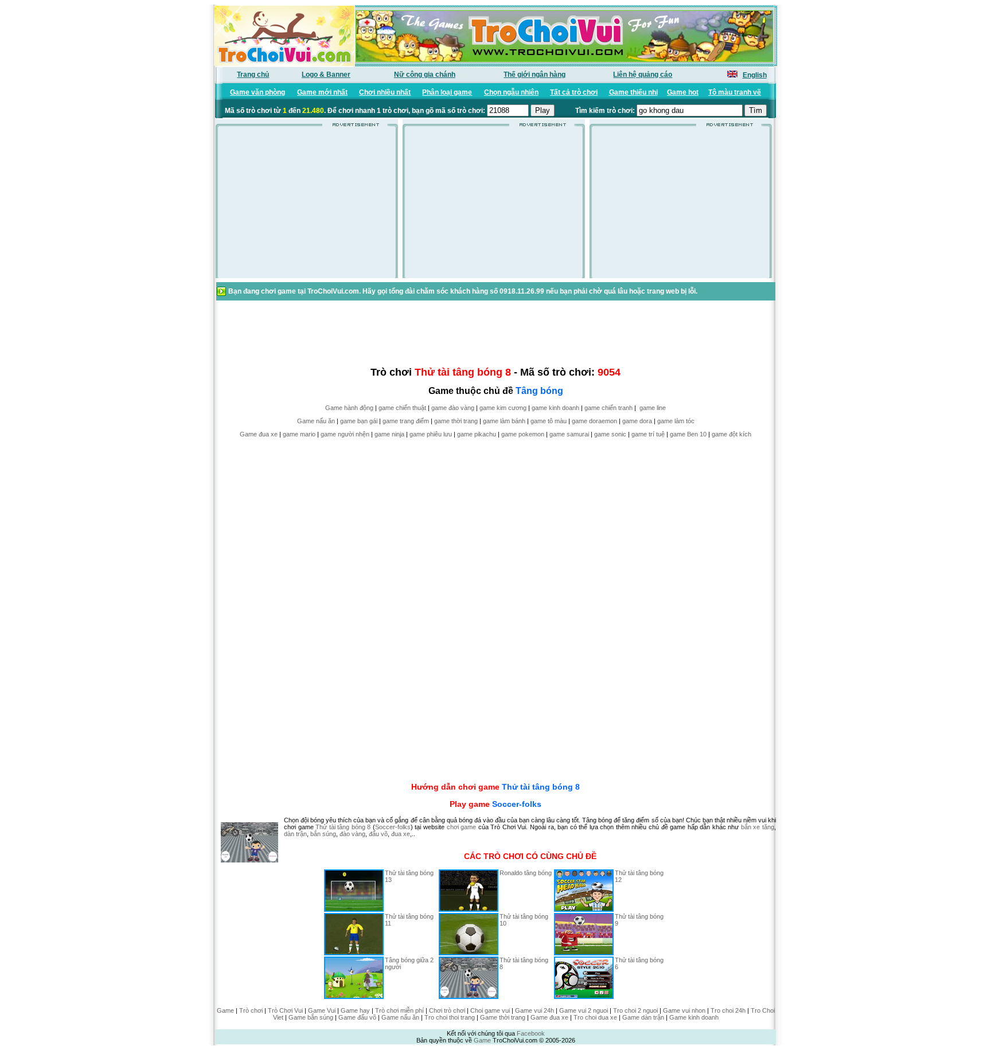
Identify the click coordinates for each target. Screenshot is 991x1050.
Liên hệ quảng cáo (642, 75)
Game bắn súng (310, 1017)
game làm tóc (676, 420)
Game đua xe (259, 434)
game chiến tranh (608, 407)
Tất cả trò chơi (574, 92)
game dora (637, 420)
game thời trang (456, 420)
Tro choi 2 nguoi (635, 1010)
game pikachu (476, 434)
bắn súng (323, 833)
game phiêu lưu (430, 434)
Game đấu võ (357, 1017)
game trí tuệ (648, 434)
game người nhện (345, 434)
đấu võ (378, 833)
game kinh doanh (555, 407)
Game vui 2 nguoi (583, 1010)
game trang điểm (406, 420)
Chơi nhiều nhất (385, 92)
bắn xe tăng (757, 826)
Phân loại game (447, 92)
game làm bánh (504, 420)
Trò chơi (251, 1010)
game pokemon (522, 434)
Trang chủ (253, 75)
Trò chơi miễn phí (399, 1010)
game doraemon (594, 420)
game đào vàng (452, 407)
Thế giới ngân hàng (534, 75)
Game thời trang (502, 1017)
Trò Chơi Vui (285, 1010)
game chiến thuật (402, 407)
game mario (299, 434)
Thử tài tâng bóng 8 (541, 786)
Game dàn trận (643, 1017)
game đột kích (731, 434)
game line (652, 407)
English (755, 75)
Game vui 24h (534, 1010)
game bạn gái (358, 420)
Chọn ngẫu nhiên (511, 92)
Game (225, 1010)
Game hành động (349, 407)
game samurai (569, 434)
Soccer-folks (516, 804)
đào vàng (352, 833)
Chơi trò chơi (447, 1010)
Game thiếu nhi (633, 92)
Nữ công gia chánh (424, 75)
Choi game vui (490, 1010)
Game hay (355, 1010)
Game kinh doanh (694, 1017)
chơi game (462, 826)
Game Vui (321, 1010)
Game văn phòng (257, 92)
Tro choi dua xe (595, 1017)
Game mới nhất (322, 92)
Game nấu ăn (316, 420)
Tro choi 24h (728, 1010)
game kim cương (502, 407)
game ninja (389, 434)
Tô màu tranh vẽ (734, 92)
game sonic (610, 434)
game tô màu (548, 420)
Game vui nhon (684, 1010)
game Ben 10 (688, 434)
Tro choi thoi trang (449, 1017)
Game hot (683, 92)
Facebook (531, 1033)
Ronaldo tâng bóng (526, 872)
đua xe (400, 833)
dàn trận (295, 833)
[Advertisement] (306, 206)
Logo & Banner (326, 75)
